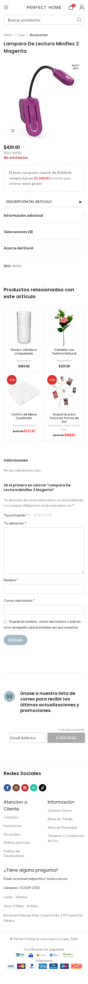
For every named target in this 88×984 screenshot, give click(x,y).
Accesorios (39, 35)
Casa (21, 35)
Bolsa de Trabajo (60, 819)
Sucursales (12, 834)
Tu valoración (15, 523)
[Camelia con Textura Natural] (64, 327)
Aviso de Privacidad (62, 827)
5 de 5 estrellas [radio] (50, 515)
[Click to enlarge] (12, 131)
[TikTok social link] (42, 787)
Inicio (8, 35)
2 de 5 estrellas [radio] (39, 515)
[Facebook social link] (7, 787)
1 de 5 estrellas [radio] (35, 515)
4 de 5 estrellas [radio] (46, 515)
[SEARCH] (79, 20)
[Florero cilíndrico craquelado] (24, 327)
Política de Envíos (17, 842)
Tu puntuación (16, 515)
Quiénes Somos (60, 810)
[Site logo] (44, 7)
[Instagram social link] (16, 787)
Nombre (11, 579)
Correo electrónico (19, 600)
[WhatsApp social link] (33, 787)
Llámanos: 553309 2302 (22, 888)
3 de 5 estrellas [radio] (42, 515)
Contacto (11, 817)
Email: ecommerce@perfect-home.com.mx (35, 878)
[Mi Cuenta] (82, 7)
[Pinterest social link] (25, 787)
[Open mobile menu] (6, 7)
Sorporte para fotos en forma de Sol (64, 418)
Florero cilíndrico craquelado (24, 351)
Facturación (13, 826)
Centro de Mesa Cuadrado (24, 416)
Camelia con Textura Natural (64, 351)
